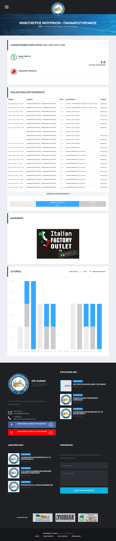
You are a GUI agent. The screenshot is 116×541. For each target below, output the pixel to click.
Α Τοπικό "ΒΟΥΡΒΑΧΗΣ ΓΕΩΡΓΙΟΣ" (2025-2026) (81, 103)
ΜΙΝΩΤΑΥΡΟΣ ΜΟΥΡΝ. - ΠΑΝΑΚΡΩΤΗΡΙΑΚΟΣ (41, 107)
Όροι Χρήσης (62, 536)
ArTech (54, 533)
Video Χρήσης (48, 536)
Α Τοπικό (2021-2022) (72, 135)
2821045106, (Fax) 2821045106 (25, 419)
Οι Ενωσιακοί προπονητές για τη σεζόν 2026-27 (88, 413)
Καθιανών (103, 103)
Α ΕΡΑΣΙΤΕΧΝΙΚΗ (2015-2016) (75, 167)
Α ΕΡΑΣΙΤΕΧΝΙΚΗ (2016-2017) (75, 159)
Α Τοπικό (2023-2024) (72, 119)
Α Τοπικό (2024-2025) (72, 111)
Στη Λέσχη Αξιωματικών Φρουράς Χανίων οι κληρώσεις (36, 472)
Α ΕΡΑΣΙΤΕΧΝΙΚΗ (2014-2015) (75, 179)
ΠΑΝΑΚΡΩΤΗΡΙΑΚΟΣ (28, 71)
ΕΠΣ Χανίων (47, 533)
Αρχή (40, 26)
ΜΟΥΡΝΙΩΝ (21, 58)
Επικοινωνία (76, 536)
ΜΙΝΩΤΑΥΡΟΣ (25, 56)
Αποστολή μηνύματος (84, 490)
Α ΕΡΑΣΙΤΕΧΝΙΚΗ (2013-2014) (75, 187)
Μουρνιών (104, 107)
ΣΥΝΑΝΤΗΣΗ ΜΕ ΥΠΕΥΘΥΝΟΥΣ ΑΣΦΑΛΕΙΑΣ (85, 399)
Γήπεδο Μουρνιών (97, 65)
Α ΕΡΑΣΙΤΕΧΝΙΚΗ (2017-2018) (75, 151)
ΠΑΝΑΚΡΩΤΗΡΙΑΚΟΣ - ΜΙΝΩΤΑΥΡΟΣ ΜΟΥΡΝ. (41, 103)
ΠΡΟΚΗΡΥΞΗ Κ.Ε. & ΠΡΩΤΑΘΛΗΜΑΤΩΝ (37, 485)
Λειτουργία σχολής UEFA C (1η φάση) (89, 384)
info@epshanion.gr (22, 413)
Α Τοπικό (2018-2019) (72, 143)
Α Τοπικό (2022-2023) (72, 127)
